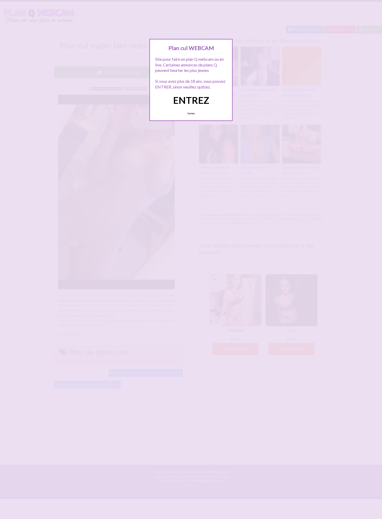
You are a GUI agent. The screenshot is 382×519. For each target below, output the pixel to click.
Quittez (191, 113)
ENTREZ (191, 100)
